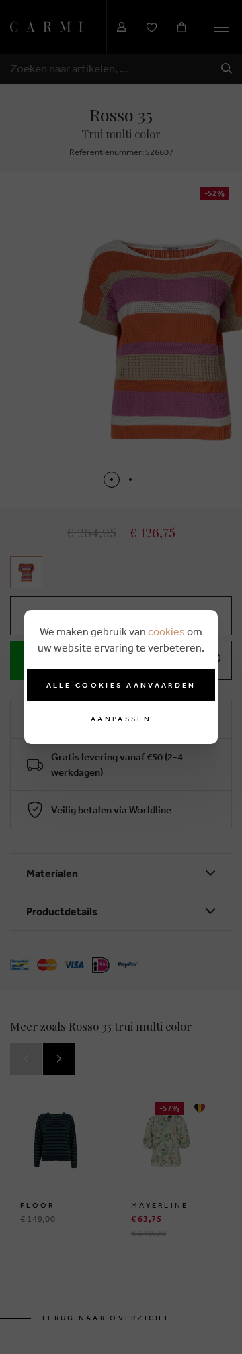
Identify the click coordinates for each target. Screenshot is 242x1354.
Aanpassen (121, 719)
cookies (166, 631)
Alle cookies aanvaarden (121, 685)
